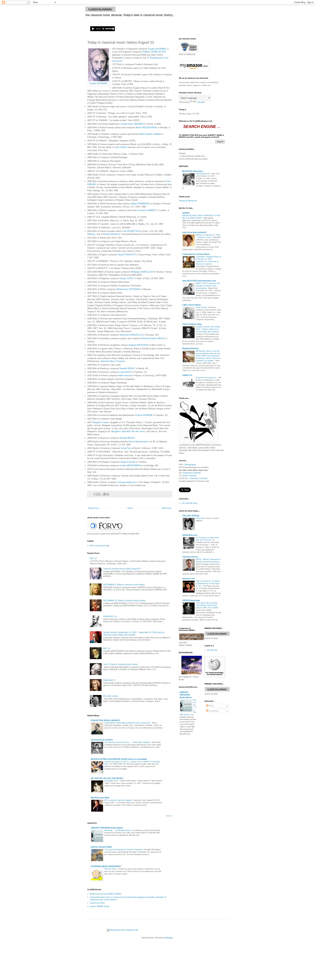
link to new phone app (99, 545)
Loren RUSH (125, 372)
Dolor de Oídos (110, 869)
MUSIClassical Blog (100, 798)
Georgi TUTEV (127, 278)
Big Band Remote (190, 348)
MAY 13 (93, 558)
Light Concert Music (191, 305)
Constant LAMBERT (147, 210)
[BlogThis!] (98, 494)
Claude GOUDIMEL (98, 83)
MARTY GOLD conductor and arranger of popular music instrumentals (208, 285)
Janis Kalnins (121, 147)
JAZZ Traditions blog (191, 324)
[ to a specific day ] (189, 503)
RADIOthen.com (189, 535)
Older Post (166, 508)
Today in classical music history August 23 (121, 569)
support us (187, 375)
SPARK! (186, 213)
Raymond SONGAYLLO (131, 335)
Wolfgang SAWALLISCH (142, 272)
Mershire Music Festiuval (113, 361)
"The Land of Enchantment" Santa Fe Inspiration (123, 849)
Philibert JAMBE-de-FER (154, 52)
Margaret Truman (101, 422)
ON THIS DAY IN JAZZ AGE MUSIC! (107, 778)
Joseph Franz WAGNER (131, 124)
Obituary (91, 234)
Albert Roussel (125, 375)
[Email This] (95, 494)
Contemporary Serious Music (196, 254)
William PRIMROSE (140, 203)
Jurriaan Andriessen (126, 482)
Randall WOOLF (127, 368)
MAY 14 (106, 648)
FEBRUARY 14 (110, 616)
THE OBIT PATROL (191, 516)
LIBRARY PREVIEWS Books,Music (107, 828)
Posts (211, 706)
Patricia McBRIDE (144, 415)
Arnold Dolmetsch (111, 234)
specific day (212, 650)
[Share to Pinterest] (107, 494)
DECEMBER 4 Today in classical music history (124, 584)
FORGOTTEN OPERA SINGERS (105, 720)
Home (130, 508)
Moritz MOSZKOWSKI (146, 127)
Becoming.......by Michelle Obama (117, 830)
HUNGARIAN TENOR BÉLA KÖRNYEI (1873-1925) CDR (127, 723)
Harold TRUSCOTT (127, 254)
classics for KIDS (97, 903)
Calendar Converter (198, 478)
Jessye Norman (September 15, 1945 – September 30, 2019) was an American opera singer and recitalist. (133, 633)
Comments (213, 711)
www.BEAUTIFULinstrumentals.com (199, 281)
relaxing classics (190, 557)
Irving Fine (126, 448)
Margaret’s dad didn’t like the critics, (128, 431)
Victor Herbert (202, 307)
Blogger (169, 938)
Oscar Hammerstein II (139, 441)
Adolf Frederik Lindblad (150, 134)
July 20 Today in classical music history (120, 664)
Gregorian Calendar (192, 473)
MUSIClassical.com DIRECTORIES (105, 894)
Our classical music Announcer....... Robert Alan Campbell (127, 742)
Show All (169, 816)
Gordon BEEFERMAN (130, 465)
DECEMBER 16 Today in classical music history (124, 600)
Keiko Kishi (200, 518)
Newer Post (93, 508)
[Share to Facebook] (104, 494)
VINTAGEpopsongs (191, 600)
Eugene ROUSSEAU (139, 345)
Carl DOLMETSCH (131, 231)
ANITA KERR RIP (203, 174)
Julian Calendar (189, 475)
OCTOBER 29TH (111, 781)
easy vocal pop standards (194, 232)
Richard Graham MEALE (153, 338)
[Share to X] (101, 494)
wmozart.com (188, 578)
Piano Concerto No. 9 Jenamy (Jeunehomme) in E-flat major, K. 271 (208, 583)
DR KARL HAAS (110, 696)
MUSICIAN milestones (192, 171)
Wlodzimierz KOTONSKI (128, 289)
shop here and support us (206, 378)
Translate (201, 102)
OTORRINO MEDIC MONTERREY (106, 866)
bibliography (190, 464)
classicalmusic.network (102, 740)
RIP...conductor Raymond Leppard (118, 800)
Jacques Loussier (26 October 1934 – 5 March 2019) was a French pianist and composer (208, 329)
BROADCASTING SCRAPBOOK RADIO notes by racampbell (119, 759)
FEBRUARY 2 (109, 680)
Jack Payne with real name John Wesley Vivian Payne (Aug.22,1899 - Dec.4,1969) (207, 605)
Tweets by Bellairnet (188, 201)
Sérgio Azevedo (127, 462)
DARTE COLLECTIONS (101, 847)
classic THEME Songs (99, 906)
